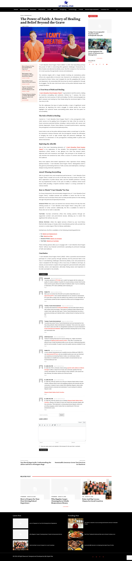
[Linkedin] (96, 64)
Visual (80, 422)
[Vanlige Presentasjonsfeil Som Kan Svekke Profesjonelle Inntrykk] (100, 26)
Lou (83, 496)
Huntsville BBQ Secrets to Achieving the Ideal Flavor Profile (99, 545)
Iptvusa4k (47, 278)
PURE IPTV (47, 292)
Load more (99, 58)
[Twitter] (103, 64)
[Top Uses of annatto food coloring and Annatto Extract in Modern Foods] (75, 523)
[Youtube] (106, 64)
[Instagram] (93, 64)
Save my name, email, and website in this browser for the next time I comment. (60, 446)
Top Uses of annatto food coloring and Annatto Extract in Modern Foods (28, 88)
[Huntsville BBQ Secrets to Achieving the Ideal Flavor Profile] (75, 545)
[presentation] (40, 425)
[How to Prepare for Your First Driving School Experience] (35, 489)
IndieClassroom (48, 336)
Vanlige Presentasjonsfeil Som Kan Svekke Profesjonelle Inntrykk (96, 33)
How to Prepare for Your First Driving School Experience (28, 68)
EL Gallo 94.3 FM (48, 366)
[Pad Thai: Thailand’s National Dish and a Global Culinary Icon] (75, 534)
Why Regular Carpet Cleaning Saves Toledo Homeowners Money (27, 75)
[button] (117, 9)
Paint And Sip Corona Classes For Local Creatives (29, 81)
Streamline (23, 496)
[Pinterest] (100, 64)
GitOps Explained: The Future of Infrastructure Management (95, 53)
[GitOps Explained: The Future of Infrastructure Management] (100, 46)
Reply (45, 287)
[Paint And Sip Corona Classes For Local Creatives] (97, 489)
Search (61, 415)
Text (84, 422)
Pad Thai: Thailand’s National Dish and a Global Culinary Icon (99, 534)
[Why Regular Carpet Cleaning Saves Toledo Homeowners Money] (66, 489)
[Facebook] (89, 64)
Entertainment (28, 15)
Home (22, 15)
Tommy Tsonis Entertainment (52, 305)
